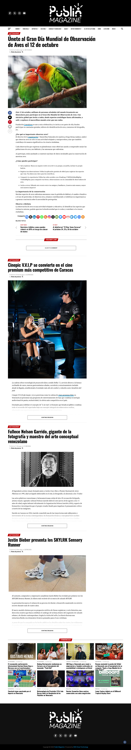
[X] (30, 217)
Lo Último (106, 29)
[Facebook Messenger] (60, 217)
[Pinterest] (38, 217)
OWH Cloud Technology (80, 747)
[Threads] (53, 217)
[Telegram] (75, 217)
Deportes (34, 29)
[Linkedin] (34, 217)
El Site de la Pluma (89, 29)
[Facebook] (26, 217)
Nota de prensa (16, 52)
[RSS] (45, 217)
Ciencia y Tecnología (55, 29)
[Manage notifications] (124, 742)
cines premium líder (66, 395)
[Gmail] (68, 217)
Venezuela (26, 29)
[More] (83, 217)
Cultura (43, 29)
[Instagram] (49, 217)
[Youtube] (64, 217)
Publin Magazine (59, 747)
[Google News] (79, 217)
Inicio (113, 29)
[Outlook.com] (71, 217)
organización (33, 137)
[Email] (56, 217)
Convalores (28, 124)
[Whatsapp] (41, 217)
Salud (66, 29)
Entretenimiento (76, 29)
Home (99, 29)
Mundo (18, 29)
